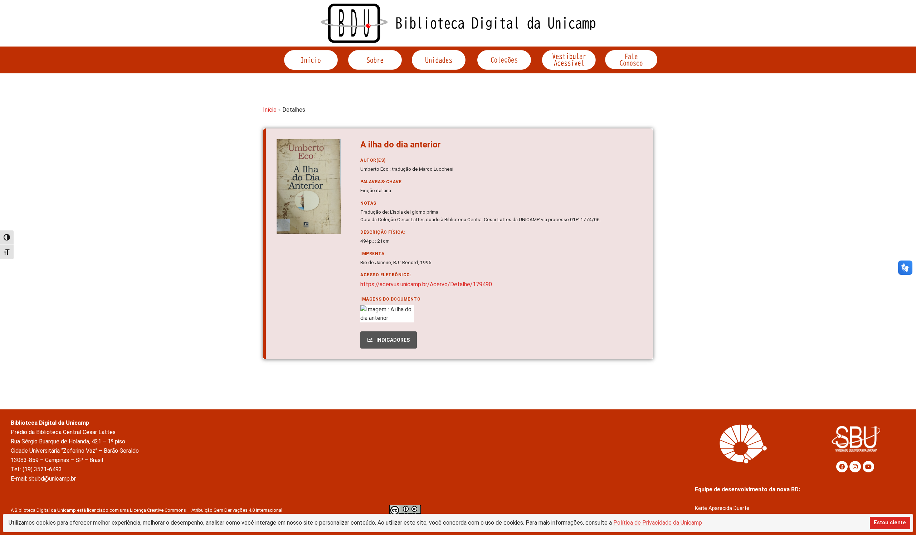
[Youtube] (868, 466)
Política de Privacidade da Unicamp (657, 522)
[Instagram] (855, 466)
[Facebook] (842, 466)
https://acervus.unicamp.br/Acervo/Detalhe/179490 (426, 284)
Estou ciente (890, 523)
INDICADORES (392, 340)
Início (270, 109)
